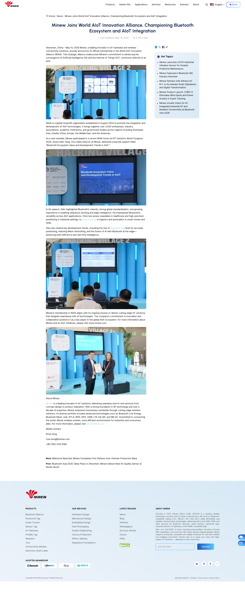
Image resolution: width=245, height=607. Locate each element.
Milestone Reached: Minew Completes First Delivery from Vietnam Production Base (94, 458)
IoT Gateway (32, 530)
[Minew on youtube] (217, 563)
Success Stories (128, 530)
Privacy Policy (214, 578)
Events (123, 534)
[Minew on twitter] (210, 563)
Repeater (30, 538)
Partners (184, 4)
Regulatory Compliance (83, 542)
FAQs (122, 538)
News (60, 16)
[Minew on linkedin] (197, 563)
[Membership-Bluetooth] (33, 565)
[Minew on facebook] (203, 563)
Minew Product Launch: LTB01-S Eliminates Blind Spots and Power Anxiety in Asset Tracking (176, 95)
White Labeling (79, 538)
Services (156, 4)
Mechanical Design (81, 518)
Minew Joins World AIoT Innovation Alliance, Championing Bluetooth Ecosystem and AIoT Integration (116, 16)
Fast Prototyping (80, 526)
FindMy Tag (31, 534)
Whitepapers (126, 526)
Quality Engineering (82, 530)
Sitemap (194, 578)
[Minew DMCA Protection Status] (125, 545)
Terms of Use (202, 578)
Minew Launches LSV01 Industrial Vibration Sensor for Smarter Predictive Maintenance (176, 65)
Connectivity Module (36, 546)
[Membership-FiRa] (66, 565)
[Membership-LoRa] (49, 565)
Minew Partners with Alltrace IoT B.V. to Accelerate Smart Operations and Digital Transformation (177, 84)
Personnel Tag (33, 518)
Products (110, 4)
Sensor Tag (31, 526)
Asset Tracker (33, 522)
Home (52, 16)
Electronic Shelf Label (37, 550)
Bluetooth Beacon (35, 514)
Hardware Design (80, 514)
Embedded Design (81, 522)
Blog (122, 518)
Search (207, 4)
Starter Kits (125, 4)
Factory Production (81, 534)
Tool (28, 542)
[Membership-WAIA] (83, 565)
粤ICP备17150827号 (182, 578)
